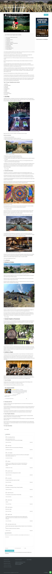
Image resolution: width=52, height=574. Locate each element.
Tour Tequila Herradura (8, 208)
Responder (31, 442)
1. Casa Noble (8, 38)
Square (12, 572)
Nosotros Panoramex (18, 559)
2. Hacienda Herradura (9, 39)
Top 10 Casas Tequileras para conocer (11, 37)
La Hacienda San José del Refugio (9, 178)
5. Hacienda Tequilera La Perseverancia (12, 43)
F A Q (46, 1)
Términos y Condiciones (7, 565)
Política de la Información (7, 566)
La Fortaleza (6, 87)
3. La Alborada (8, 40)
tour (19, 384)
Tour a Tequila (6, 168)
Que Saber (21, 1)
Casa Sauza (12, 323)
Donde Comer (37, 1)
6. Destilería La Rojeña (9, 44)
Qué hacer (26, 1)
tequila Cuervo (28, 378)
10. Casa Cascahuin (9, 49)
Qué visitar (31, 1)
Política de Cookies (6, 559)
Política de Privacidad (7, 561)
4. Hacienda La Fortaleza (9, 42)
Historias (42, 1)
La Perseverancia (7, 88)
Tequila (6, 1)
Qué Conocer (17, 1)
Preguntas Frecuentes (7, 563)
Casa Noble (6, 84)
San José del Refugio (7, 85)
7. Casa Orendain (8, 45)
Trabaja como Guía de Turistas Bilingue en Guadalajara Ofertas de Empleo (20, 563)
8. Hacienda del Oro (9, 46)
